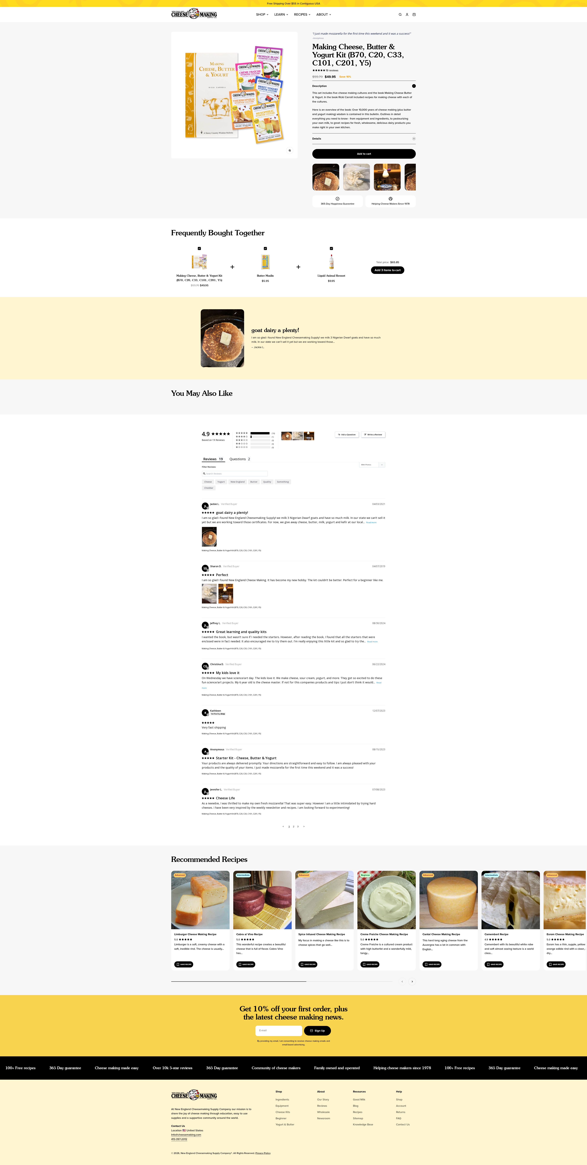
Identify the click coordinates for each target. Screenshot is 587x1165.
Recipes (300, 14)
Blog (355, 1106)
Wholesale (323, 1112)
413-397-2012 (179, 1139)
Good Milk (359, 1100)
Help (399, 1092)
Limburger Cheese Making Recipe (195, 934)
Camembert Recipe (496, 934)
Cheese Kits (283, 1112)
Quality (267, 481)
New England (238, 481)
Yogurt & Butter (285, 1124)
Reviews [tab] (210, 459)
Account (401, 1106)
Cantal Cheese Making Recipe (441, 934)
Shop (260, 14)
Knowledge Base (363, 1124)
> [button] (304, 826)
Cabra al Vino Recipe (249, 934)
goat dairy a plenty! (275, 330)
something (283, 481)
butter (253, 481)
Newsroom (323, 1118)
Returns (400, 1112)
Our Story (323, 1100)
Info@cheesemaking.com (186, 1135)
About (322, 14)
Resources (359, 1092)
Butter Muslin (265, 275)
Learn (279, 14)
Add (388, 270)
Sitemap (358, 1118)
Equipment (282, 1106)
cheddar (208, 487)
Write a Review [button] (374, 434)
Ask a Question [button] (348, 434)
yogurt (221, 481)
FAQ (398, 1118)
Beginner (281, 1118)
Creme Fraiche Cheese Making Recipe (384, 934)
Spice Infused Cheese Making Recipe (321, 934)
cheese (208, 481)
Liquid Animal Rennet (331, 275)
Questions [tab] (238, 459)
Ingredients (282, 1100)
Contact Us (403, 1124)
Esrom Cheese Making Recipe (565, 934)
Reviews (322, 1106)
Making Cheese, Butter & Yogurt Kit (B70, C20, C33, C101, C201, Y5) (231, 550)
